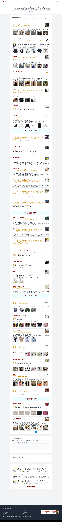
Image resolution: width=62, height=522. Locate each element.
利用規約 (4, 516)
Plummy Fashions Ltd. (17, 200)
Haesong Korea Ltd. (17, 168)
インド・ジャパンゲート (17, 330)
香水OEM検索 (29, 516)
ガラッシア (15, 300)
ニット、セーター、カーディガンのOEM (22, 458)
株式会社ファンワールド (17, 71)
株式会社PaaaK (15, 105)
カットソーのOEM (14, 458)
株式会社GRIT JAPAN (17, 344)
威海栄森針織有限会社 (17, 403)
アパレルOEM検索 (7, 508)
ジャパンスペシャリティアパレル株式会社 (20, 250)
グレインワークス (16, 115)
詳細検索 (19, 17)
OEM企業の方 (57, 1)
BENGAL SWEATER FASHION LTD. (19, 239)
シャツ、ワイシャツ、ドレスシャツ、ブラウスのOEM (29, 459)
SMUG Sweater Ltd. (16, 146)
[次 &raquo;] (49, 432)
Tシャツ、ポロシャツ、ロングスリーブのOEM (33, 458)
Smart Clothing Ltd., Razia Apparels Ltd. (21, 179)
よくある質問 (12, 516)
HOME (3, 3)
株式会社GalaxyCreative (17, 261)
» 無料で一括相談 (5, 512)
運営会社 (20, 516)
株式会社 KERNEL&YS (17, 418)
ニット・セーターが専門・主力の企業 (41, 18)
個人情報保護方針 (8, 516)
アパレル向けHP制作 (24, 516)
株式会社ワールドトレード (17, 24)
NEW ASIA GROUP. (16, 157)
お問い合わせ (16, 516)
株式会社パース (15, 388)
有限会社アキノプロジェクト (18, 271)
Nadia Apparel (15, 228)
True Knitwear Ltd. (16, 135)
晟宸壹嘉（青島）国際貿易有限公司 (19, 315)
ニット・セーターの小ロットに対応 (21, 18)
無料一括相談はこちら (31, 486)
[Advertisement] (31, 497)
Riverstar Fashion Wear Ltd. (18, 217)
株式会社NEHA (15, 89)
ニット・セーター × (15, 17)
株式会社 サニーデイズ (17, 56)
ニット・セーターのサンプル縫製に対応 (31, 18)
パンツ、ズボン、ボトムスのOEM (41, 459)
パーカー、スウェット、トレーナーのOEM (17, 459)
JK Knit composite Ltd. (17, 190)
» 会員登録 (4, 513)
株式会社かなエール (16, 374)
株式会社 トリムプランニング (18, 286)
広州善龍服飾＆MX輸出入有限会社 (19, 359)
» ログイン (4, 514)
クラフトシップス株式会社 (17, 38)
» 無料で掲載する (24, 512)
